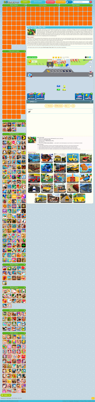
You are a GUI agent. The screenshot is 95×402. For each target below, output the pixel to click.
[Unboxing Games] (14, 260)
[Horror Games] (23, 211)
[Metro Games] (14, 177)
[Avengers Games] (19, 381)
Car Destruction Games (4, 47)
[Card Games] (14, 291)
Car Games (14, 14)
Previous (50, 105)
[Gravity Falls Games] (4, 376)
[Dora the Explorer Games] (14, 346)
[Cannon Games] (23, 216)
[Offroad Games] (19, 157)
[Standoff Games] (19, 245)
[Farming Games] (19, 186)
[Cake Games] (4, 201)
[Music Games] (23, 196)
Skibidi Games (18, 102)
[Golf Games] (9, 268)
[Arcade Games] (23, 138)
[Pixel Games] (4, 177)
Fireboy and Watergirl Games (38, 9)
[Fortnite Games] (14, 167)
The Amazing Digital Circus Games (9, 107)
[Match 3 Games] (4, 191)
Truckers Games (4, 42)
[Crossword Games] (14, 172)
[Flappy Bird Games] (4, 216)
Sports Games (66, 14)
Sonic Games (23, 69)
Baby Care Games (33, 23)
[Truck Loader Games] (9, 152)
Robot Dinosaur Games (14, 23)
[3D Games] (23, 177)
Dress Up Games (42, 14)
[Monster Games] (4, 211)
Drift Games (18, 28)
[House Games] (9, 386)
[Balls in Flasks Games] (23, 231)
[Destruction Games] (9, 201)
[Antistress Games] (14, 211)
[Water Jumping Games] (23, 273)
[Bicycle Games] (19, 268)
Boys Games (38, 1)
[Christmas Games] (9, 342)
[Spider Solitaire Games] (23, 291)
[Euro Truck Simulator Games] (14, 201)
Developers (76, 401)
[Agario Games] (14, 142)
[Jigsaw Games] (23, 342)
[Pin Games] (14, 255)
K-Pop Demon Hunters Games (18, 117)
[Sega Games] (9, 186)
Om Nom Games (23, 64)
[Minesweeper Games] (14, 301)
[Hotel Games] (4, 250)
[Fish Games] (23, 319)
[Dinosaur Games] (9, 319)
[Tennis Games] (23, 268)
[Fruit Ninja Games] (9, 142)
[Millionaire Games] (14, 206)
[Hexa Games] (19, 240)
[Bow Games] (14, 152)
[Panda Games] (23, 324)
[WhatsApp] (88, 57)
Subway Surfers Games (14, 64)
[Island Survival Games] (14, 250)
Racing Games (18, 18)
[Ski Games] (9, 273)
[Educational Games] (14, 337)
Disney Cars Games (14, 69)
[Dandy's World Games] (23, 124)
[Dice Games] (23, 301)
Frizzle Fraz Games (23, 74)
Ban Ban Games (9, 102)
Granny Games (4, 93)
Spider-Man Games (18, 74)
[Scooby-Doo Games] (4, 366)
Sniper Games (23, 18)
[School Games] (23, 240)
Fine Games (80, 18)
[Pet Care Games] (23, 314)
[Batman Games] (23, 376)
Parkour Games (4, 37)
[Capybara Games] (19, 328)
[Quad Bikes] (4, 221)
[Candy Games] (4, 346)
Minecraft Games (9, 14)
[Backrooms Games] (14, 221)
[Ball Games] (4, 206)
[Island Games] (4, 235)
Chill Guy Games (9, 112)
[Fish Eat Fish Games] (14, 235)
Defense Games (90, 23)
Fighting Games (14, 18)
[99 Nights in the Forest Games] (9, 124)
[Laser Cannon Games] (23, 182)
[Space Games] (4, 157)
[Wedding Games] (23, 381)
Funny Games (71, 14)
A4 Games (18, 88)
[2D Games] (4, 182)
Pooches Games (4, 74)
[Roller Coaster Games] (9, 206)
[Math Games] (14, 342)
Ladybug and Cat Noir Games (23, 60)
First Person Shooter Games (4, 33)
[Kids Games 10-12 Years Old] (9, 356)
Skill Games (85, 9)
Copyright (71, 401)
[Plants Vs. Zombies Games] (9, 196)
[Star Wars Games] (14, 186)
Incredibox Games (23, 107)
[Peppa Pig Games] (9, 346)
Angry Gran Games (4, 64)
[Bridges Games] (14, 245)
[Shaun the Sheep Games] (14, 371)
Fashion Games (28, 23)
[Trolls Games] (19, 361)
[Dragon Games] (14, 319)
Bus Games (23, 28)
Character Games (14, 51)
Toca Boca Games (9, 98)
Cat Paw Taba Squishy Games (56, 23)
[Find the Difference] (9, 361)
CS (9, 42)
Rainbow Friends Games (4, 98)
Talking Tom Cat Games (18, 55)
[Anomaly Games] (23, 245)
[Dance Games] (23, 386)
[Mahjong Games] (9, 291)
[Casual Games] (19, 221)
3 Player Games (76, 23)
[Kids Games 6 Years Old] (19, 351)
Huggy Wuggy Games (9, 93)
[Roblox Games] (4, 124)
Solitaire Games (62, 18)
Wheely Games (4, 55)
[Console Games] (9, 245)
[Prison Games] (19, 260)
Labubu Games (9, 117)
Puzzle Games (71, 23)
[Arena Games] (9, 157)
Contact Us (65, 401)
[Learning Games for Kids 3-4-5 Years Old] (19, 337)
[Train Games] (9, 162)
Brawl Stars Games (9, 88)
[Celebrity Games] (19, 390)
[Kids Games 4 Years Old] (9, 351)
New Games (50, 1)
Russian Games (66, 18)
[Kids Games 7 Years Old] (23, 351)
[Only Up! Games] (19, 226)
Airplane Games (9, 37)
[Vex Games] (23, 221)
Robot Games (4, 23)
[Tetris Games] (4, 196)
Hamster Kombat (4, 107)
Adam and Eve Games (9, 79)
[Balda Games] (4, 226)
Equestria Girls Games (33, 9)
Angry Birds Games (18, 64)
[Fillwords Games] (23, 201)
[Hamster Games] (14, 328)
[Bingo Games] (19, 301)
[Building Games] (4, 245)
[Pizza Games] (14, 376)
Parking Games (4, 9)
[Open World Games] (23, 191)
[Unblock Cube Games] (9, 172)
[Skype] (90, 57)
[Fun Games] (23, 390)
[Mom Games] (14, 390)
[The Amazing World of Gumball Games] (23, 371)
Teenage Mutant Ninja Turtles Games (14, 79)
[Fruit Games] (19, 250)
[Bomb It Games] (19, 142)
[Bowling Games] (4, 268)
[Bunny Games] (14, 324)
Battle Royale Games (4, 14)
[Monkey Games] (9, 324)
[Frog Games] (23, 328)
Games (25, 1)
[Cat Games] (9, 314)
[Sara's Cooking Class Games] (4, 371)
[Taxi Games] (4, 162)
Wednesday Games (4, 102)
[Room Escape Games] (9, 147)
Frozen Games (38, 14)
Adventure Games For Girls (56, 9)
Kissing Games (52, 14)
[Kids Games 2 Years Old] (23, 346)
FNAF (4, 60)
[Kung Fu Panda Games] (19, 366)
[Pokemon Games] (9, 381)
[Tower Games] (19, 216)
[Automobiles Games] (9, 138)
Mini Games (85, 18)
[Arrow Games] (4, 260)
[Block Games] (19, 191)
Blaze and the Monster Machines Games (18, 69)
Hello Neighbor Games (18, 93)
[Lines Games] (14, 191)
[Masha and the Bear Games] (9, 337)
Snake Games (66, 23)
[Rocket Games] (9, 211)
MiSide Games (14, 112)
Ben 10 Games (4, 79)
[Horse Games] (14, 314)
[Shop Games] (4, 390)
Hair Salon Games (47, 14)
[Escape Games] (23, 142)
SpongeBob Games (9, 55)
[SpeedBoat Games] (9, 182)
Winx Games (52, 23)
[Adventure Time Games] (23, 366)
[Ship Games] (23, 157)
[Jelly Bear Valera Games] (23, 356)
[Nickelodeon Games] (14, 147)
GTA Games (9, 28)
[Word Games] (9, 216)
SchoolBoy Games (23, 93)
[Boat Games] (14, 162)
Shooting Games (14, 33)
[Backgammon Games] (4, 301)
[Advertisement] (59, 52)
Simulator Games (71, 9)
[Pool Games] (14, 268)
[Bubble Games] (19, 346)
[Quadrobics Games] (19, 278)
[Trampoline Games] (9, 278)
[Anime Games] (19, 376)
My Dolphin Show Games (4, 69)
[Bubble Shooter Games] (19, 138)
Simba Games (18, 98)
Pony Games (28, 9)
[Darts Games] (14, 278)
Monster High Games (52, 9)
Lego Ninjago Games (23, 55)
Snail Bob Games (9, 60)
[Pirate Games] (19, 182)
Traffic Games (9, 47)
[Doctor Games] (9, 167)
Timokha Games (4, 112)
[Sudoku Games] (9, 301)
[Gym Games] (23, 278)
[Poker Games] (4, 296)
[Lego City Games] (23, 162)
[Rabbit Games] (9, 328)
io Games (76, 14)
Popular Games (14, 133)
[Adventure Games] (23, 152)
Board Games (14, 287)
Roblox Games (14, 120)
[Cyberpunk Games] (19, 167)
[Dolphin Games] (4, 324)
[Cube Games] (4, 172)
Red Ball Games (14, 60)
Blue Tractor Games (14, 83)
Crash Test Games (18, 42)
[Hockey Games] (14, 273)
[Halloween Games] (23, 167)
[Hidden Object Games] (9, 191)
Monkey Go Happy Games (23, 79)
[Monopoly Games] (4, 306)
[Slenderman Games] (23, 147)
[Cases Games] (9, 250)
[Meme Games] (4, 231)
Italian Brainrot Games (4, 117)
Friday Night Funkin (14, 102)
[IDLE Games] (4, 255)
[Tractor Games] (23, 172)
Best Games (76, 5)
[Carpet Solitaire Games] (14, 296)
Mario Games (14, 74)
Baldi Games (23, 88)
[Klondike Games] (19, 291)
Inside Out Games (23, 98)
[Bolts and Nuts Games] (23, 235)
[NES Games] (23, 206)
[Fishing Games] (19, 172)
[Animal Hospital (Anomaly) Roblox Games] (9, 129)
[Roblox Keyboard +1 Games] (14, 129)
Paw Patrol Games (14, 55)
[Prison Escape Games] (9, 240)
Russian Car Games (14, 28)
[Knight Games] (9, 231)
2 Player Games (61, 1)
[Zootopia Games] (14, 361)
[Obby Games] (14, 124)
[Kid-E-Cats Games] (19, 356)
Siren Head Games (23, 83)
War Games (23, 37)
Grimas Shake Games (23, 102)
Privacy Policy (83, 401)
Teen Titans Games (9, 83)
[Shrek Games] (9, 366)
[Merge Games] (14, 231)
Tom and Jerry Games (4, 83)
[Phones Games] (9, 235)
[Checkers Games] (23, 296)
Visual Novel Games (33, 18)
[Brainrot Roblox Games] (4, 129)
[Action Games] (4, 138)
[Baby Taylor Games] (4, 361)
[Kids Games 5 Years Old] (14, 351)
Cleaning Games (42, 23)
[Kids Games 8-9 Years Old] (4, 356)
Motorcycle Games (23, 14)
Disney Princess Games (56, 18)
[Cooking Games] (9, 376)
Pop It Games (76, 18)
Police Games (9, 23)
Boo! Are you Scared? (18, 112)
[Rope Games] (9, 255)
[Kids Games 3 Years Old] (4, 351)
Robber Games (23, 23)
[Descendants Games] (4, 386)
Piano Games (47, 23)
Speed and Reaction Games (90, 18)
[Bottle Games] (23, 250)
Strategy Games (14, 9)
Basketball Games (85, 23)
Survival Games (18, 23)
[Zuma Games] (19, 177)
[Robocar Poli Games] (14, 386)
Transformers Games (14, 107)
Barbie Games (42, 9)
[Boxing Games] (4, 278)
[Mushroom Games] (23, 260)
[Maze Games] (14, 226)
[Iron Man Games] (14, 381)
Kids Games (76, 9)
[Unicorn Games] (19, 314)
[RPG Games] (4, 142)
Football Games (9, 9)
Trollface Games (18, 60)
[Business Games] (19, 201)
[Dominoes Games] (9, 296)
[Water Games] (9, 260)
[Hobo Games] (9, 371)
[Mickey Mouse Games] (19, 371)
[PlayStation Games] (9, 226)
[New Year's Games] (23, 186)
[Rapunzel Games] (19, 342)
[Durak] (4, 291)
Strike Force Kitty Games (9, 74)
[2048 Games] (14, 196)
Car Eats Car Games (4, 28)
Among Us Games (4, 88)
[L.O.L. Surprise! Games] (9, 390)
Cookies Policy (91, 401)
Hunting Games (18, 33)
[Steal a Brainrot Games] (19, 124)
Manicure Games (42, 18)
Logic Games (85, 14)
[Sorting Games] (19, 231)
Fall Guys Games (18, 83)
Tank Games (18, 9)
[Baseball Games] (4, 283)
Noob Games (14, 93)
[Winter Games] (14, 216)
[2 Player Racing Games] (19, 152)
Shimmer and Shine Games (18, 79)
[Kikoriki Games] (23, 337)
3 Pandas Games (9, 69)
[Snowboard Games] (4, 273)
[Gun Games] (4, 186)
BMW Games (14, 42)
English (5, 395)
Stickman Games (4, 18)
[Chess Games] (19, 296)
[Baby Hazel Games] (4, 342)
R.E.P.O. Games (23, 112)
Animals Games (14, 310)
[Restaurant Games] (19, 386)
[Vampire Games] (23, 226)
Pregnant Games (28, 18)
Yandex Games (90, 9)
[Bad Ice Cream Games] (4, 152)
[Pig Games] (4, 314)
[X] (86, 57)
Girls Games (66, 9)
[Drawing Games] (14, 356)
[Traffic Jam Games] (23, 255)
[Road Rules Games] (19, 147)
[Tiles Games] (19, 235)
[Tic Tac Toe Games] (9, 306)
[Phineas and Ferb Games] (14, 366)
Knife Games (71, 18)
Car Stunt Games (62, 23)
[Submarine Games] (19, 162)
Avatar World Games (14, 98)
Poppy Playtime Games (14, 117)
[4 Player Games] (14, 138)
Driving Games (18, 37)
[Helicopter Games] (14, 157)
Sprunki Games (18, 107)
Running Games (9, 33)
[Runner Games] (19, 206)
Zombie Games (23, 9)
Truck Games (9, 18)
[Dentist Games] (4, 381)
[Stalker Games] (9, 221)
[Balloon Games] (9, 177)
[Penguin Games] (19, 324)
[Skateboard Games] (19, 273)
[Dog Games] (4, 319)
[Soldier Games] (14, 182)
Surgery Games (47, 18)
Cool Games (80, 23)
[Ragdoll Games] (4, 240)
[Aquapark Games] (4, 147)
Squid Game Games (14, 88)
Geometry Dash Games (62, 14)
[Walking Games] (19, 211)
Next (66, 105)
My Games (59, 105)
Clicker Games (90, 14)
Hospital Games (38, 18)
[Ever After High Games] (23, 361)
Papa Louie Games (56, 14)
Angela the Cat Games (33, 14)
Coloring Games (28, 14)
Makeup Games (52, 18)
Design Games (38, 23)
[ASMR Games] (14, 240)
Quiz (47, 9)
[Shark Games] (19, 319)
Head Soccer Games (14, 37)
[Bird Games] (4, 328)
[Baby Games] (4, 337)
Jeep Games (23, 33)
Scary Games (80, 14)
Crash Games (18, 14)
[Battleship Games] (4, 167)
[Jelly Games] (19, 255)
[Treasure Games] (19, 196)
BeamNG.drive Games (23, 42)
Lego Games (9, 64)
